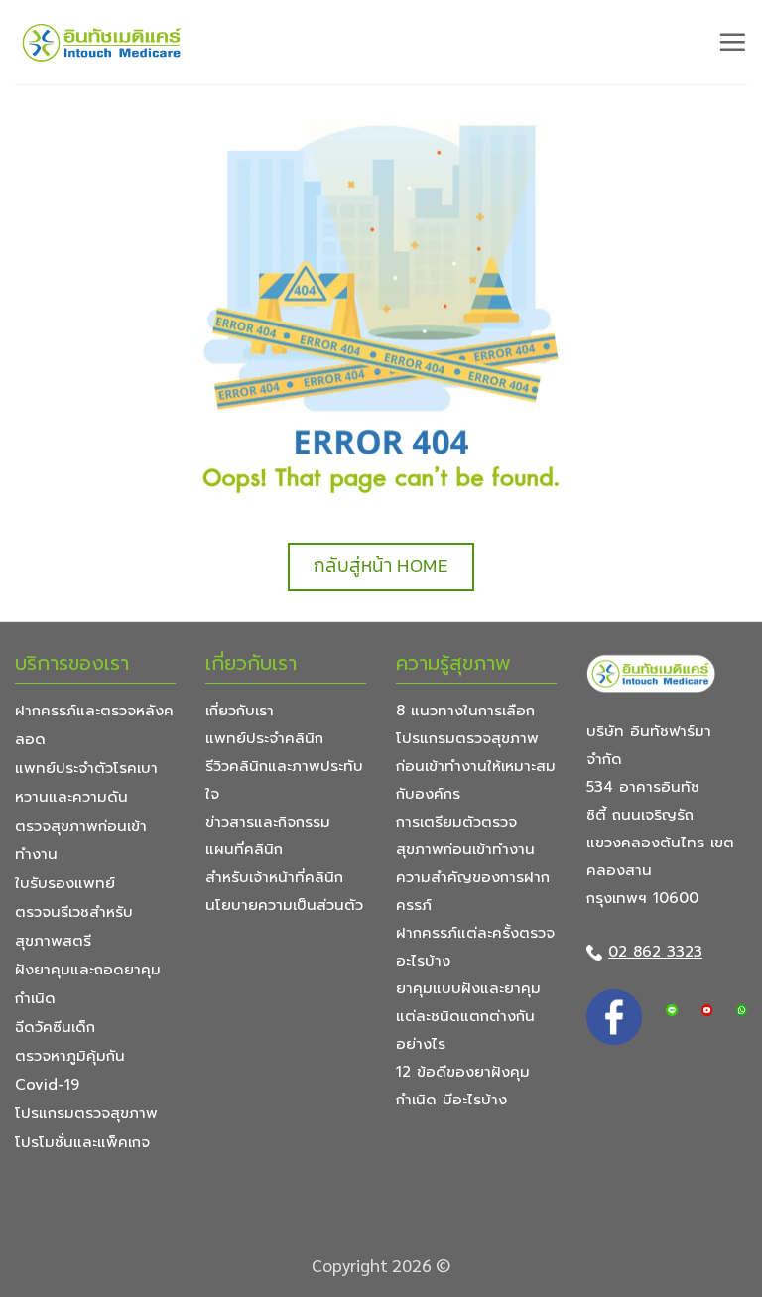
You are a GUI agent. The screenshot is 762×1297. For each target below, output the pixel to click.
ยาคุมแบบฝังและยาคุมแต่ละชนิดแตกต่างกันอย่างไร (468, 1016)
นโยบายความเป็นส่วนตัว (284, 905)
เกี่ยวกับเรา (239, 710)
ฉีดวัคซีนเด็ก (55, 1027)
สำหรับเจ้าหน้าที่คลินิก (274, 877)
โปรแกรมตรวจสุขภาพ (86, 1113)
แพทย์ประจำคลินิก (264, 738)
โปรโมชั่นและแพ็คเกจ (82, 1142)
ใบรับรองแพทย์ (65, 883)
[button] (732, 41)
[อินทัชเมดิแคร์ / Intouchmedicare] (102, 42)
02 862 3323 (655, 952)
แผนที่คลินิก (244, 849)
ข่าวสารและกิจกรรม (267, 822)
